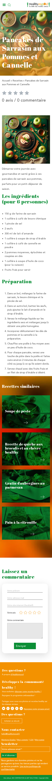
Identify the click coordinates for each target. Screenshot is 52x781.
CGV (31, 740)
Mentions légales (8, 740)
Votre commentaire (15, 620)
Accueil (6, 80)
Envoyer (21, 646)
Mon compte (22, 740)
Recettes (18, 80)
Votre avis (11, 612)
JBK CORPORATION (18, 778)
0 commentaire (31, 100)
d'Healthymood (17, 674)
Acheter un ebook (11, 721)
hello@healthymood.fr (10, 734)
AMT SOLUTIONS (32, 778)
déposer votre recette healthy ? (28, 691)
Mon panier (39, 740)
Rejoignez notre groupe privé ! (37, 709)
